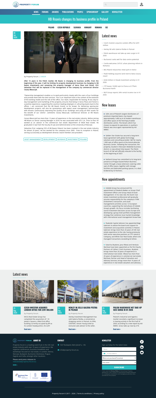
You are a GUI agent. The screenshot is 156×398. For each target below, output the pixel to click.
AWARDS (55, 11)
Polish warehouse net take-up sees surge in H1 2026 (127, 308)
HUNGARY (87, 28)
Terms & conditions (84, 393)
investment (73, 139)
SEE (106, 28)
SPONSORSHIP (92, 11)
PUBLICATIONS (68, 11)
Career (43, 76)
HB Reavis (61, 139)
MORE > (15, 365)
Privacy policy (99, 393)
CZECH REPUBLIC (64, 28)
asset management (32, 139)
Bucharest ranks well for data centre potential (121, 59)
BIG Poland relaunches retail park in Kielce (120, 70)
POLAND (51, 28)
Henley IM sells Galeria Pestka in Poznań (119, 49)
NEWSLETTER (117, 11)
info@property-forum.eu (69, 350)
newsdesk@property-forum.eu (24, 361)
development (49, 139)
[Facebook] (142, 342)
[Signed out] (141, 5)
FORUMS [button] (45, 11)
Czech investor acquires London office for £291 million (38, 308)
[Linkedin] (142, 347)
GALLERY (105, 11)
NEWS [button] (36, 11)
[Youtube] (142, 352)
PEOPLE (80, 11)
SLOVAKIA (77, 28)
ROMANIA (98, 28)
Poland (83, 139)
